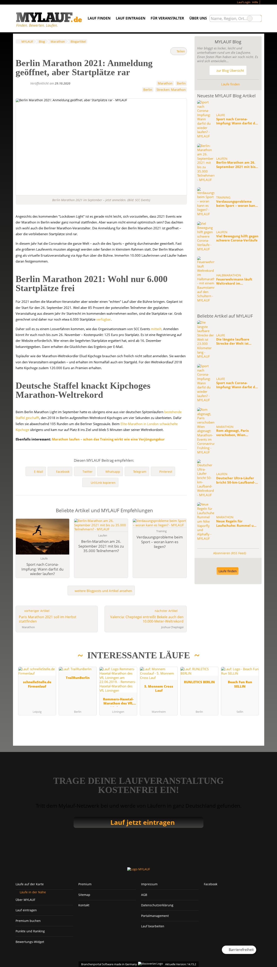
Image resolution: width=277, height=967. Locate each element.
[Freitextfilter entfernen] (250, 18)
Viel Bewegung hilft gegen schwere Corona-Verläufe (237, 238)
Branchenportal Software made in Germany (108, 964)
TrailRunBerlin (78, 677)
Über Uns (198, 18)
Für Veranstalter (167, 18)
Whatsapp (112, 472)
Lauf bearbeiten (152, 926)
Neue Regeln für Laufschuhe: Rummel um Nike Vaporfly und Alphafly (236, 523)
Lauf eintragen (130, 18)
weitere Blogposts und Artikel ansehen (103, 591)
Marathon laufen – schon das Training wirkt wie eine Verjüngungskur (108, 439)
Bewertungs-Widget (30, 942)
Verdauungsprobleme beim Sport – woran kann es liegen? (236, 203)
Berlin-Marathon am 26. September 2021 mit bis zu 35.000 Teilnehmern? (235, 164)
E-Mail (38, 472)
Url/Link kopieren (103, 483)
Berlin (181, 83)
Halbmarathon (228, 275)
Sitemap (84, 895)
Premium (85, 884)
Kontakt (83, 905)
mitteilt (156, 329)
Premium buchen (28, 921)
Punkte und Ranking (30, 931)
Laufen (221, 159)
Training (223, 197)
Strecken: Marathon (171, 89)
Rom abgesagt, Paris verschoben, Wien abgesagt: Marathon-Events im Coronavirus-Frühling (235, 433)
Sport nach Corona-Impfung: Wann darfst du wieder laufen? (236, 121)
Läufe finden (230, 84)
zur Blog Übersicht (230, 70)
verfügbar (103, 319)
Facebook (62, 472)
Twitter (87, 472)
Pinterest (165, 472)
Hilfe (255, 2)
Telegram (139, 472)
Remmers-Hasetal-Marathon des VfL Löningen (118, 702)
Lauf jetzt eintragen (142, 822)
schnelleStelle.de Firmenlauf (37, 684)
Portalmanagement (155, 916)
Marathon (165, 83)
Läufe (220, 115)
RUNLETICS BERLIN (199, 682)
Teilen (180, 51)
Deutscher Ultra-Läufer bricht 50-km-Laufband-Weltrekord (235, 480)
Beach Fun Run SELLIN (240, 684)
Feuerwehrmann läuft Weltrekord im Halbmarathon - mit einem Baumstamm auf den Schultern (235, 281)
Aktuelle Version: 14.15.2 (180, 964)
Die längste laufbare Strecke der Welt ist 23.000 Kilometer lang (234, 341)
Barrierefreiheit (241, 949)
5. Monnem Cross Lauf (158, 688)
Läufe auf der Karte (30, 884)
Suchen (258, 18)
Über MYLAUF (25, 900)
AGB (144, 895)
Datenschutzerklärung (157, 905)
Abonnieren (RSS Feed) (229, 553)
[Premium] (252, 658)
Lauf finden (99, 18)
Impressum (149, 884)
